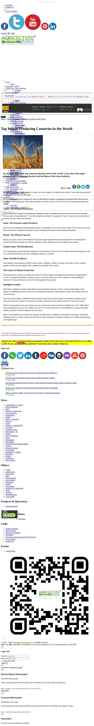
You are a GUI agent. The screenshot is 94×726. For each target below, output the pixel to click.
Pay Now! (5, 691)
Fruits (8, 438)
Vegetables (9, 458)
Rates (8, 183)
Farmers (8, 421)
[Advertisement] (31, 61)
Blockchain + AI (16, 189)
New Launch (10, 460)
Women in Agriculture (18, 181)
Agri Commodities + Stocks (16, 207)
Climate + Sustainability (14, 425)
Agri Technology (12, 436)
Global (12, 185)
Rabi (7, 476)
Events (8, 181)
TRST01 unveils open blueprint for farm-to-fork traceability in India (30, 378)
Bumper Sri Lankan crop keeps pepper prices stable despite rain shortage (32, 388)
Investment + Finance (13, 452)
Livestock (13, 123)
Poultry (8, 434)
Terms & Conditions (13, 533)
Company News (11, 430)
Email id (4, 656)
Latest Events (10, 551)
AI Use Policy (11, 539)
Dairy (12, 103)
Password (4, 658)
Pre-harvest (19, 123)
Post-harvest (10, 486)
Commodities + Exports (18, 183)
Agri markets (10, 480)
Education (9, 454)
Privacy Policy (11, 531)
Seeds (17, 86)
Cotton (17, 115)
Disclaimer (9, 535)
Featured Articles (12, 506)
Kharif (8, 484)
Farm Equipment (16, 117)
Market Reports (15, 170)
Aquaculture (10, 415)
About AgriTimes (12, 529)
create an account (15, 667)
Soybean (18, 90)
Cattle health (19, 125)
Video (8, 187)
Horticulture (10, 440)
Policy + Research (12, 419)
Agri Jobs (13, 191)
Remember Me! (9, 661)
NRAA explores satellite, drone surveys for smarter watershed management (33, 393)
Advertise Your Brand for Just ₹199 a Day (21, 537)
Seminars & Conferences (15, 488)
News (8, 82)
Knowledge (10, 442)
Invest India (14, 187)
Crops (12, 84)
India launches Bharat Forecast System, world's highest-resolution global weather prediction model (41, 383)
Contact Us (10, 541)
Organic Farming (12, 448)
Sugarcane (9, 482)
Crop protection (20, 88)
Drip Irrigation (20, 134)
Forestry (13, 179)
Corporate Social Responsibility (17, 444)
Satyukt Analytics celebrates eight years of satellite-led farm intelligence (31, 373)
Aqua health (19, 121)
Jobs (7, 189)
